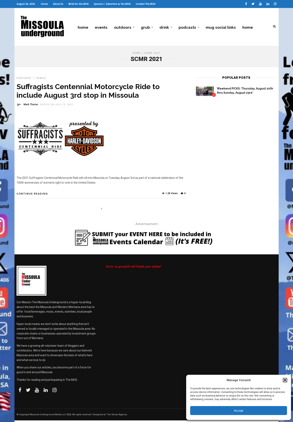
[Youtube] (260, 4)
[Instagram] (275, 4)
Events (101, 27)
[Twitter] (28, 390)
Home (44, 4)
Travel (41, 78)
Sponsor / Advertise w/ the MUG (112, 4)
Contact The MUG (145, 4)
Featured (24, 78)
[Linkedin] (267, 4)
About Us (58, 4)
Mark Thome (31, 104)
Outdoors (122, 27)
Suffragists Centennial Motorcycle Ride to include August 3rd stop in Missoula (88, 90)
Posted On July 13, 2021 (56, 104)
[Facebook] (20, 390)
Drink (164, 27)
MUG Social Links (221, 27)
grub (145, 27)
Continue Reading (32, 193)
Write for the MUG (78, 4)
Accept (238, 410)
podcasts (187, 27)
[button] (285, 380)
